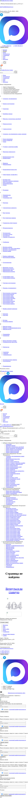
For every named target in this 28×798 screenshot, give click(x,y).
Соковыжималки (7, 354)
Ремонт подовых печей (12, 477)
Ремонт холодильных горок (13, 531)
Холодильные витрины (9, 301)
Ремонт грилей (10, 460)
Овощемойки (6, 334)
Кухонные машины (8, 321)
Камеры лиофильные (8, 256)
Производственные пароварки (11, 181)
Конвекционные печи (8, 156)
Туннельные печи (7, 197)
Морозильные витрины (9, 271)
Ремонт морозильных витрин (13, 521)
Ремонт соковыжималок (12, 560)
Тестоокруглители (7, 234)
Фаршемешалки (7, 366)
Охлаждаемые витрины (9, 278)
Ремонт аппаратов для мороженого (15, 448)
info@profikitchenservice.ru (6, 6)
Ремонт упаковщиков (11, 493)
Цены (4, 52)
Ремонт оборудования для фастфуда (15, 471)
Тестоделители (7, 361)
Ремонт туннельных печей (12, 484)
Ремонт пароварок (10, 472)
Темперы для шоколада (9, 237)
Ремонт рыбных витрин (12, 524)
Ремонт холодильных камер (13, 532)
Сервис (5, 635)
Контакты (5, 59)
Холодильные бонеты (8, 294)
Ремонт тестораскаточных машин (14, 563)
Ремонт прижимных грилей (13, 479)
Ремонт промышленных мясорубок (15, 557)
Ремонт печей (9, 475)
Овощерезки (6, 335)
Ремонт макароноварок (12, 468)
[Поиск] (4, 62)
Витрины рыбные (7, 247)
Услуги (4, 51)
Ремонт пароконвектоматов (13, 473)
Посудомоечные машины (9, 218)
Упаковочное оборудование (10, 223)
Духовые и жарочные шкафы (10, 146)
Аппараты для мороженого (10, 98)
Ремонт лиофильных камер (13, 517)
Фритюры (5, 202)
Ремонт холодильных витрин (13, 529)
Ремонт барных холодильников (14, 449)
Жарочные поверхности (9, 151)
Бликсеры (5, 313)
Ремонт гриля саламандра (12, 461)
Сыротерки (6, 352)
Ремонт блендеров (10, 552)
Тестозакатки (6, 235)
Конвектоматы (6, 158)
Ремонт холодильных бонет (13, 528)
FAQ (4, 56)
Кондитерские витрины (9, 257)
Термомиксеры (7, 195)
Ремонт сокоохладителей (12, 452)
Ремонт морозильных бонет (13, 520)
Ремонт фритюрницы (11, 485)
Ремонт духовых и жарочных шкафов (15, 463)
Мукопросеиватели (8, 228)
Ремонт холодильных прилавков (14, 536)
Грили (4, 141)
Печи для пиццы (7, 182)
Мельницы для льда (8, 267)
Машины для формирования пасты (12, 328)
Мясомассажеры (7, 326)
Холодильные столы (8, 302)
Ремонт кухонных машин (12, 555)
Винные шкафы (7, 251)
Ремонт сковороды (10, 481)
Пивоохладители (7, 124)
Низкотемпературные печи (10, 169)
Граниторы (6, 108)
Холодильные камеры (8, 297)
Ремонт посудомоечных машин (14, 492)
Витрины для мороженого (9, 249)
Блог (4, 58)
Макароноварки (7, 164)
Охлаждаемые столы (8, 276)
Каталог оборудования (8, 634)
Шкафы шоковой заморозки (10, 308)
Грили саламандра (7, 140)
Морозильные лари (8, 270)
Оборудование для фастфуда (10, 174)
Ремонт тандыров (10, 483)
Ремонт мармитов (10, 469)
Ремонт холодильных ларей (13, 533)
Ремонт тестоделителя (11, 561)
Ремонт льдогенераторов (12, 519)
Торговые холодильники (9, 283)
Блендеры (5, 315)
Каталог (5, 49)
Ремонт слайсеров (10, 559)
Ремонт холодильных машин (13, 535)
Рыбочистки (6, 347)
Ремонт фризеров (10, 527)
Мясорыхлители (7, 329)
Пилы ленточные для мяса (9, 340)
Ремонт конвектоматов (12, 465)
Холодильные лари (8, 299)
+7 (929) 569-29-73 (18, 45)
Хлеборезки (6, 242)
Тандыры (5, 196)
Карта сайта (6, 629)
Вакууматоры (6, 212)
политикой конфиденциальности (17, 709)
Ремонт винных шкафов (12, 512)
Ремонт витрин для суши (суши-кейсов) (16, 515)
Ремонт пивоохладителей (12, 451)
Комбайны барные (7, 113)
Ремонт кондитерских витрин (13, 516)
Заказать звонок (4, 47)
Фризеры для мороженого (9, 288)
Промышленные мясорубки (10, 342)
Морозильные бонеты (8, 269)
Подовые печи (6, 179)
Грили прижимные (8, 139)
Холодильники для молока (10, 293)
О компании (6, 55)
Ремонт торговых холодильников (14, 525)
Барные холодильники (8, 103)
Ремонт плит (9, 476)
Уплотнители (6, 54)
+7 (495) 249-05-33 (6, 45)
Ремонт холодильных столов (13, 537)
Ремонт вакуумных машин (13, 491)
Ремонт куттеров (10, 553)
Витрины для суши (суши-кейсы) (11, 248)
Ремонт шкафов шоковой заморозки (15, 539)
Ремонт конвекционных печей (14, 467)
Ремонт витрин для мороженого (14, 513)
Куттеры (5, 320)
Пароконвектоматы (8, 183)
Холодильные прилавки (9, 298)
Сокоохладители (7, 129)
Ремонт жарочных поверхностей (14, 464)
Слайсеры (5, 353)
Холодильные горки (8, 295)
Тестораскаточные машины (10, 359)
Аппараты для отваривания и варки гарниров (14, 134)
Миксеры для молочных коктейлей (12, 118)
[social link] (4, 658)
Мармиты (5, 163)
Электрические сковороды (10, 207)
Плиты (4, 185)
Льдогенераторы (7, 262)
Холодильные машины (9, 303)
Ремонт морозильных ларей (13, 523)
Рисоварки (5, 190)
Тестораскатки (6, 233)
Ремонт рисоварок (10, 480)
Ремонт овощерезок (11, 556)
